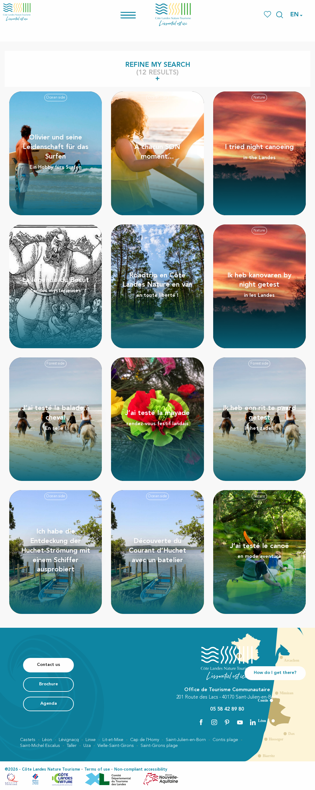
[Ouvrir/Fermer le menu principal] (136, 14)
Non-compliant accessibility (140, 770)
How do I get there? (275, 673)
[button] (279, 15)
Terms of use (97, 770)
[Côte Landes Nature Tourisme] (173, 14)
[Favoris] (268, 14)
